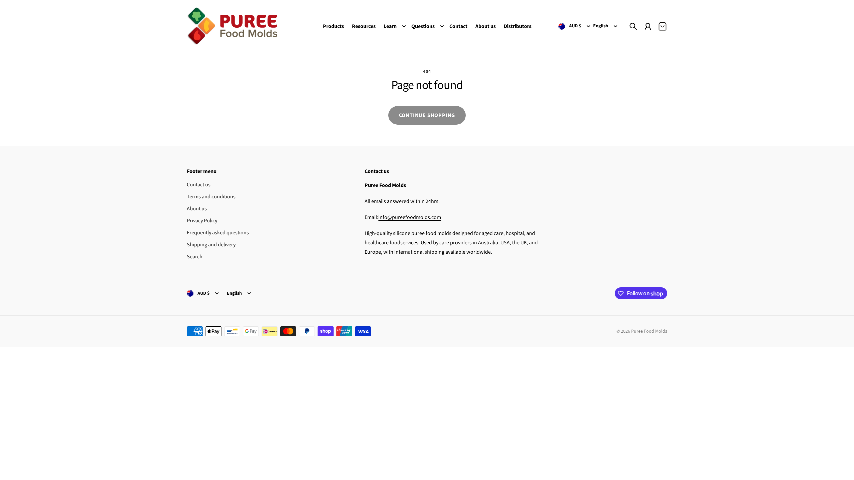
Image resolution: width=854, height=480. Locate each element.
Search (194, 256)
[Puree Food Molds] (232, 26)
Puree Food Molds (649, 331)
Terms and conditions (211, 196)
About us (197, 208)
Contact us (198, 184)
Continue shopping (427, 115)
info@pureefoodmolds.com (409, 217)
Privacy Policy (202, 220)
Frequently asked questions (218, 232)
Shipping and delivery (211, 244)
